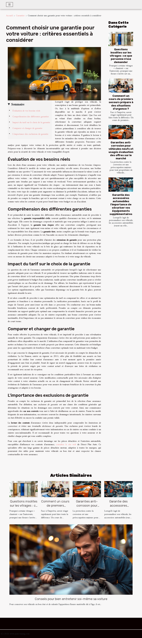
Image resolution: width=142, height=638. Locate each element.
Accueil (9, 16)
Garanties (20, 16)
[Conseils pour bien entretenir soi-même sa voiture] (71, 559)
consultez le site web (66, 445)
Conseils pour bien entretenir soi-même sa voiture (71, 599)
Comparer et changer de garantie (27, 128)
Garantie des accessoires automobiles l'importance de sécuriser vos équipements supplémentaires (121, 204)
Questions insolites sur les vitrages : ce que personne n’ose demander (121, 56)
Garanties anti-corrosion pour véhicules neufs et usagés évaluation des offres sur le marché (121, 150)
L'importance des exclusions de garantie (30, 134)
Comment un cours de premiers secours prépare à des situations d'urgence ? (121, 102)
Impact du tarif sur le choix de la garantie (31, 122)
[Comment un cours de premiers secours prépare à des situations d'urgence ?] (120, 86)
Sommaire (17, 104)
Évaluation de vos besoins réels (26, 111)
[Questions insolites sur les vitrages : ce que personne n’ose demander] (120, 39)
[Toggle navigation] (9, 4)
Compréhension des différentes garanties (30, 117)
